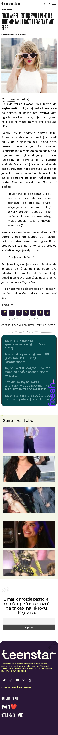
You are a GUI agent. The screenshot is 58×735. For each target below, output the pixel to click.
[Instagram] (49, 3)
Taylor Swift (46, 325)
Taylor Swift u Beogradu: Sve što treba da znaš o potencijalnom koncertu (27, 372)
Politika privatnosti (22, 687)
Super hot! (26, 325)
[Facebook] (30, 680)
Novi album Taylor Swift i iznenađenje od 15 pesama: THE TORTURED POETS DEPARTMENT (27, 386)
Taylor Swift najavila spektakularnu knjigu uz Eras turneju (25, 345)
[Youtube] (17, 680)
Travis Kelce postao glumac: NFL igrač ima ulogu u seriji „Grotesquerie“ (27, 358)
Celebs (6, 10)
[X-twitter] (23, 680)
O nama (5, 687)
